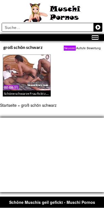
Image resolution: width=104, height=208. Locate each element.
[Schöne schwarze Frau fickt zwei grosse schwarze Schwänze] (27, 72)
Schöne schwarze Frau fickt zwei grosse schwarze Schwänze (47, 93)
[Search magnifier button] (97, 27)
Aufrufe (81, 48)
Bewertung (94, 48)
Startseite (8, 105)
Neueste (69, 48)
